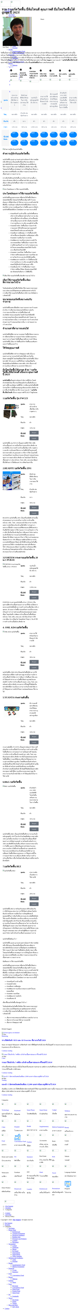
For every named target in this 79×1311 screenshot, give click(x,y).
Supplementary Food (18, 1265)
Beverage (15, 1286)
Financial (11, 1268)
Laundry (15, 1240)
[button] (21, 939)
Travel (54, 1173)
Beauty (67, 1127)
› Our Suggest (9, 1206)
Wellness (67, 1111)
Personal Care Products (19, 1239)
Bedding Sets (16, 1237)
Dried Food (15, 1289)
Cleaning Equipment (18, 1233)
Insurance (30, 1157)
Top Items (11, 1228)
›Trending (8, 1208)
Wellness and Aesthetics (15, 1258)
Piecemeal (15, 1242)
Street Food (15, 1293)
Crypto (14, 1270)
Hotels (14, 1301)
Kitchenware (43, 1189)
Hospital (16, 1127)
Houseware (17, 1189)
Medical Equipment (58, 1127)
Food (3, 1141)
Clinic (3, 1058)
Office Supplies (17, 1256)
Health (29, 1126)
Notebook (15, 1247)
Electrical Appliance (18, 1235)
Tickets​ (14, 1303)
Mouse (14, 1249)
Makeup (14, 1279)
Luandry (29, 1189)
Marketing (5, 1036)
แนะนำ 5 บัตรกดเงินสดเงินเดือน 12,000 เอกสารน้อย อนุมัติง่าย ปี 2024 (29, 1084)
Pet (15, 1157)
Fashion (29, 1142)
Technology (5, 1110)
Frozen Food (16, 1291)
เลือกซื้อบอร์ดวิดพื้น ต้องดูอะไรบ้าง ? (15, 1002)
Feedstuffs (15, 1296)
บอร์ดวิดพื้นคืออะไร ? (10, 939)
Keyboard (17, 1110)
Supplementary (44, 1126)
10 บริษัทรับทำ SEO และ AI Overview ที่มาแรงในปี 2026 (24, 1040)
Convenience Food (20, 1141)
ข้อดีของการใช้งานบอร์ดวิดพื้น (13, 961)
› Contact (7, 1213)
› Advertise (8, 1215)
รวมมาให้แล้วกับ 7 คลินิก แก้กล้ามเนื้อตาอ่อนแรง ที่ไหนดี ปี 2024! (27, 1062)
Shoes (14, 1282)
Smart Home (43, 1110)
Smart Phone (31, 1110)
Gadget (54, 1110)
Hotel (41, 1172)
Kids (53, 1156)
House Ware (12, 1230)
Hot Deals (15, 1300)
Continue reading (7, 1051)
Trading (4, 1080)
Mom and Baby (13, 1305)
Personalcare (56, 1188)
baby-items (15, 1307)
